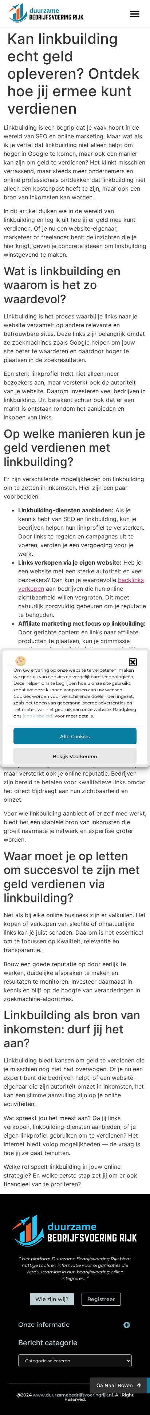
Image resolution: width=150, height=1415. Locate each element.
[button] (133, 662)
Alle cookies (75, 736)
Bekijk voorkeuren (75, 756)
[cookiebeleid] (38, 716)
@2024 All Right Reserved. (75, 1397)
